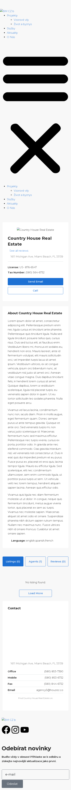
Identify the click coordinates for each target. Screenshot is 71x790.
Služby (11, 28)
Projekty (12, 15)
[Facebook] (6, 729)
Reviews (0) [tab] (58, 561)
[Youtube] (24, 729)
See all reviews (18, 250)
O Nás (11, 37)
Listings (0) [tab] (13, 561)
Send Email (35, 281)
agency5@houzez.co (49, 690)
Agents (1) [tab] (35, 561)
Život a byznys (23, 24)
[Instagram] (15, 729)
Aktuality (12, 32)
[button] (35, 113)
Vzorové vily (21, 19)
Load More (35, 593)
